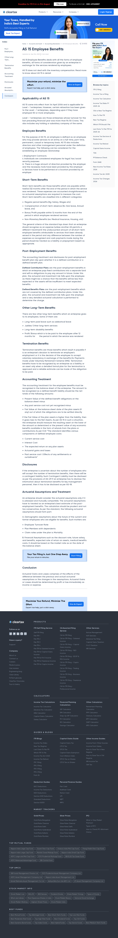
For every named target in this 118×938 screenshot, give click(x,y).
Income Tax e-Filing (100, 94)
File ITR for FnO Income (42, 658)
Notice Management (94, 632)
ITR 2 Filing (97, 89)
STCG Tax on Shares (67, 759)
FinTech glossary (15, 678)
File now (60, 4)
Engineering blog (15, 671)
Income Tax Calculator (102, 99)
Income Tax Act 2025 (101, 174)
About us (12, 655)
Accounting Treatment (9, 75)
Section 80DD (39, 802)
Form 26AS (97, 162)
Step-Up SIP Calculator (69, 716)
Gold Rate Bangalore (42, 820)
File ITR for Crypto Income (43, 664)
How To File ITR (99, 115)
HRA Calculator (39, 713)
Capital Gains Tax (67, 743)
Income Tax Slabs (40, 743)
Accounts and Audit (35, 44)
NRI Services (91, 648)
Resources (57, 12)
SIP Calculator (65, 709)
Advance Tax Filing (93, 639)
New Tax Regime (99, 120)
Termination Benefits (9, 66)
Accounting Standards (52, 44)
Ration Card (64, 793)
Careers (12, 662)
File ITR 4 (37, 645)
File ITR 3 (37, 642)
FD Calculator (65, 719)
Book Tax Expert (13, 33)
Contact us (13, 658)
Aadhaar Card (65, 790)
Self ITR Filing (39, 632)
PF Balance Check (100, 157)
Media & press (14, 665)
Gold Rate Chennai (41, 823)
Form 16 (36, 775)
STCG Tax (63, 749)
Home (24, 44)
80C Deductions (40, 786)
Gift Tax (89, 765)
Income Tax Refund (100, 144)
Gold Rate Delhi (40, 826)
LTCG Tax (63, 746)
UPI (61, 796)
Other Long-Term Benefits (9, 58)
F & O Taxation (91, 645)
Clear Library (14, 675)
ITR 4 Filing (38, 772)
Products (42, 12)
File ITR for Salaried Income (44, 648)
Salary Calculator (40, 719)
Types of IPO (91, 826)
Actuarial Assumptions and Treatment (10, 89)
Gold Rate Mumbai (41, 836)
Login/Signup (106, 12)
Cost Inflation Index (67, 756)
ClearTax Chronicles (16, 681)
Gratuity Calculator (93, 716)
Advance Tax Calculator (43, 710)
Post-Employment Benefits (9, 50)
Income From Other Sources (97, 743)
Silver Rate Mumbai (67, 836)
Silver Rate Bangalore (68, 820)
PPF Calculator (92, 712)
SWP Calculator (92, 722)
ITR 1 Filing (37, 762)
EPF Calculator (91, 719)
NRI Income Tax (92, 761)
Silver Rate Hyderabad (68, 830)
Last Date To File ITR (41, 749)
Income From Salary (93, 746)
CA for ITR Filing (66, 635)
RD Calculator (65, 722)
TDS (94, 153)
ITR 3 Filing (38, 769)
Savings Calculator (67, 725)
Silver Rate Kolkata (67, 833)
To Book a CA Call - (84, 4)
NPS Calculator (92, 725)
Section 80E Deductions (43, 796)
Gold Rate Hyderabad (42, 830)
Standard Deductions (42, 799)
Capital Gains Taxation (95, 642)
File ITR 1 (37, 636)
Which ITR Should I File (101, 124)
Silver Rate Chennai (67, 823)
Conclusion (9, 96)
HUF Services (91, 636)
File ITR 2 (37, 639)
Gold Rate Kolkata (41, 833)
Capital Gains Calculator (43, 716)
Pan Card (63, 786)
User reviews (14, 668)
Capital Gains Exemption (69, 753)
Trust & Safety (14, 684)
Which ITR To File (40, 753)
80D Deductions (40, 793)
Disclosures (9, 82)
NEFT (61, 799)
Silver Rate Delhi (66, 826)
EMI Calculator (65, 712)
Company (73, 12)
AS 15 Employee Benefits (70, 44)
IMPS (62, 802)
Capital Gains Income (101, 148)
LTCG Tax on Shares (67, 762)
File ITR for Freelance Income (45, 661)
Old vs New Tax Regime (102, 111)
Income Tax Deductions (43, 790)
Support (12, 644)
